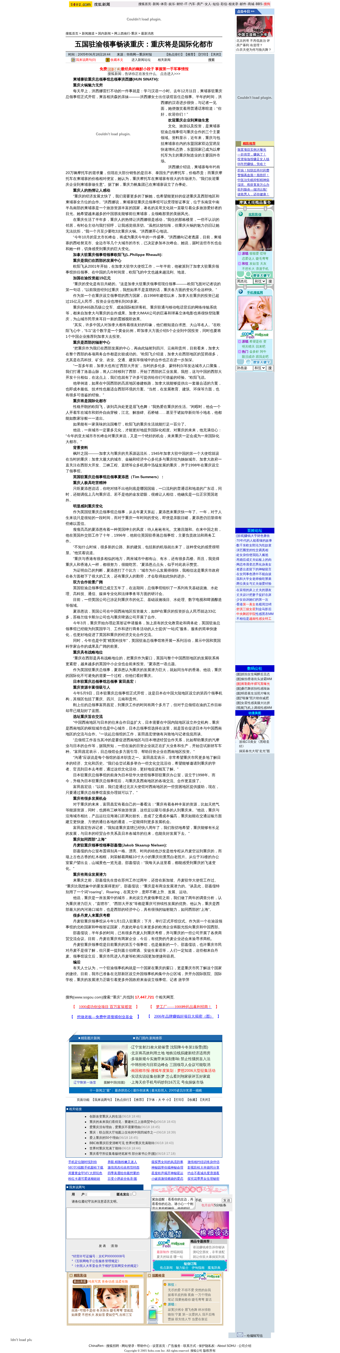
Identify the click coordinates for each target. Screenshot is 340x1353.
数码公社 (254, 668)
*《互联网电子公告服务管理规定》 (96, 1261)
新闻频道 (88, 33)
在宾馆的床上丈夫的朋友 (253, 590)
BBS (259, 4)
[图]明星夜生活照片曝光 (253, 693)
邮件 (243, 4)
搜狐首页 (144, 4)
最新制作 (163, 1252)
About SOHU (226, 1346)
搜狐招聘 (112, 1346)
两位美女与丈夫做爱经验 (253, 583)
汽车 (192, 4)
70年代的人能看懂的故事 (254, 540)
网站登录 (128, 1346)
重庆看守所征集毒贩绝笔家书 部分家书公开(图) (123, 1154)
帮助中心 (143, 1346)
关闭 (216, 54)
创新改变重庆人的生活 (105, 1116)
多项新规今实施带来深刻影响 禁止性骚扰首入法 (170, 1059)
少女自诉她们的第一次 (252, 599)
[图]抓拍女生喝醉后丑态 (253, 674)
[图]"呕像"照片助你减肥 (252, 698)
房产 (200, 4)
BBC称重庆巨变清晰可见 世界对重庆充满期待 (122, 1143)
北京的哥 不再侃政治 (251, 41)
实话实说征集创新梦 (148, 1076)
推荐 (190, 54)
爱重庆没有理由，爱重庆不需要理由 (115, 1127)
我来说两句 (102, 1100)
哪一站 (178, 1257)
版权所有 (209, 1350)
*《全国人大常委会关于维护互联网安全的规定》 (106, 1266)
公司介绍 (245, 1346)
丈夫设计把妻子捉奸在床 (253, 595)
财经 (180, 4)
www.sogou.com (88, 997)
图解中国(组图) (114, 1082)
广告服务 (174, 1346)
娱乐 (172, 4)
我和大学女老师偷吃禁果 (253, 579)
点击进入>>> (170, 74)
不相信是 (253, 619)
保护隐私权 (207, 1346)
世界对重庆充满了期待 (105, 1148)
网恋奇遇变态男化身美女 (253, 564)
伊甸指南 (198, 1268)
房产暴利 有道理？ (249, 45)
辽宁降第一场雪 (85, 1082)
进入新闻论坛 (141, 60)
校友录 (233, 4)
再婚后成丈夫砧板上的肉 (253, 560)
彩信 (224, 4)
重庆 (116, 997)
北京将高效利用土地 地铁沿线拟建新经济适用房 (170, 1053)
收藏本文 (116, 60)
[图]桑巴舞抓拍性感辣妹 (253, 688)
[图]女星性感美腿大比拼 (253, 703)
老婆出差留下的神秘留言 (253, 569)
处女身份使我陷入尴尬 (252, 555)
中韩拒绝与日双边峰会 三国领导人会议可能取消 (170, 1065)
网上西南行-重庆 (126, 33)
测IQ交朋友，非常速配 (209, 1252)
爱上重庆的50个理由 (104, 1138)
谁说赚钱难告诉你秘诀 (209, 1247)
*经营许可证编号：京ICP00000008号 (98, 1256)
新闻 (156, 4)
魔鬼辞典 (214, 1268)
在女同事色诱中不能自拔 (253, 574)
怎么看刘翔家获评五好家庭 (188, 1076)
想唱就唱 (176, 1252)
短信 (216, 4)
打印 (203, 54)
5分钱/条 (213, 1205)
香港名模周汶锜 (253, 604)
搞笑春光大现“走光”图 (254, 751)
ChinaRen (96, 1346)
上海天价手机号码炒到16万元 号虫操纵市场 (167, 1082)
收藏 (192, 1100)
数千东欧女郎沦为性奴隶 (253, 545)
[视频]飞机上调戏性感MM (254, 708)
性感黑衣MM (255, 614)
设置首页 (158, 1346)
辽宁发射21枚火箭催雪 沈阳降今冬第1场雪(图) (169, 1047)
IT (186, 4)
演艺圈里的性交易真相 (252, 550)
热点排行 (174, 54)
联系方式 (189, 1346)
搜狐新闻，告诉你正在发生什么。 (133, 74)
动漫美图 (254, 713)
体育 (164, 4)
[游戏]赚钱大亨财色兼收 (253, 536)
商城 (251, 4)
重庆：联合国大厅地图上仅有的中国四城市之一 (123, 1132)
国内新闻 (104, 33)
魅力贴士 (182, 1268)
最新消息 (147, 33)
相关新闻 (164, 60)
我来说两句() (85, 60)
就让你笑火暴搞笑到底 (209, 1257)
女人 (208, 4)
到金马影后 (253, 609)
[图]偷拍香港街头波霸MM (254, 679)
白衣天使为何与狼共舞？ (253, 50)
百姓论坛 (254, 530)
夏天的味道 (165, 1257)
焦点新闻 (166, 1268)
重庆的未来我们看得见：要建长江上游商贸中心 (123, 1122)
